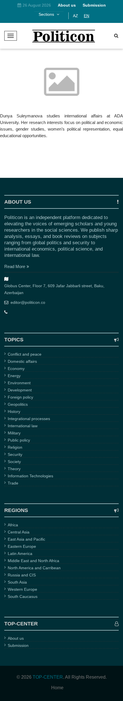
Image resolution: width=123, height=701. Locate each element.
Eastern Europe (22, 546)
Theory (14, 468)
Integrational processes (29, 418)
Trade (13, 483)
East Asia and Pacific (26, 539)
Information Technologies (30, 476)
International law (22, 426)
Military (14, 433)
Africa (13, 525)
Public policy (19, 440)
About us (16, 638)
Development (20, 390)
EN (86, 15)
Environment (19, 383)
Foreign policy (20, 397)
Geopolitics (18, 404)
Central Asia (18, 532)
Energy (14, 375)
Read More (14, 266)
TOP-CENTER (48, 677)
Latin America (20, 553)
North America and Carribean (34, 568)
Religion (15, 447)
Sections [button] (47, 14)
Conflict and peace (24, 354)
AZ (75, 15)
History (14, 411)
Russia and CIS (22, 575)
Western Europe (22, 589)
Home (57, 688)
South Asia (17, 582)
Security (15, 454)
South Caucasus (22, 596)
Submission (18, 645)
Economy (16, 368)
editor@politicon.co (28, 302)
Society (14, 461)
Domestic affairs (22, 361)
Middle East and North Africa (33, 560)
